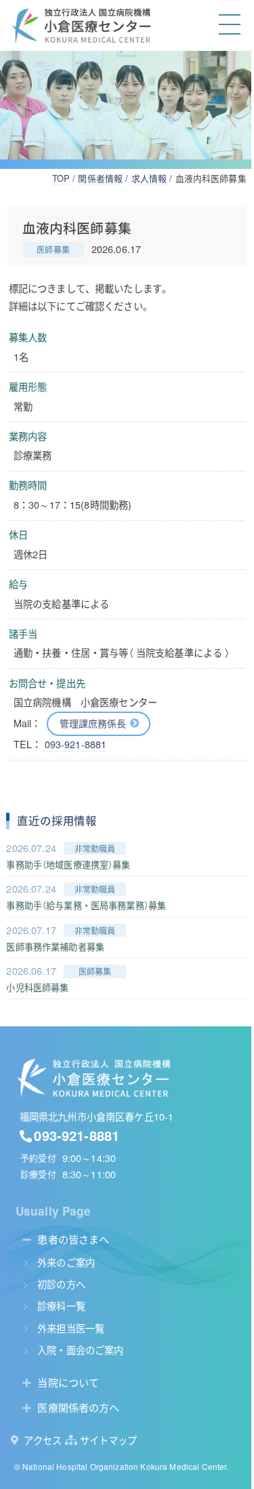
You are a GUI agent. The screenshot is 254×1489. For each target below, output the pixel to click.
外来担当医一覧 (70, 1328)
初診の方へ (61, 1284)
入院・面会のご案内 (80, 1349)
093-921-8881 (73, 744)
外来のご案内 (66, 1262)
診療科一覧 (61, 1305)
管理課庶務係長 (93, 723)
